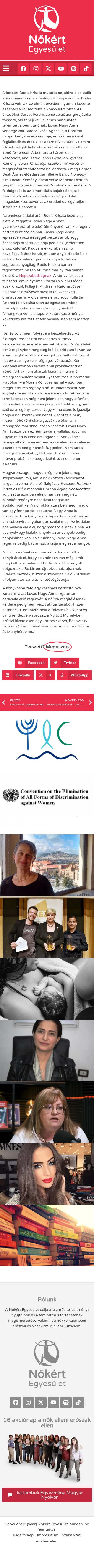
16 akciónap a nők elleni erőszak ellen (47, 1423)
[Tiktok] (86, 68)
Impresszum (47, 1535)
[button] (31, 663)
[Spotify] (73, 68)
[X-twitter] (48, 68)
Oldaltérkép (23, 1535)
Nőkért (47, 39)
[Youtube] (61, 68)
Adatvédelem (47, 1541)
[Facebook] (23, 68)
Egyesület (47, 49)
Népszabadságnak (35, 275)
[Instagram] (36, 68)
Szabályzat (71, 1535)
